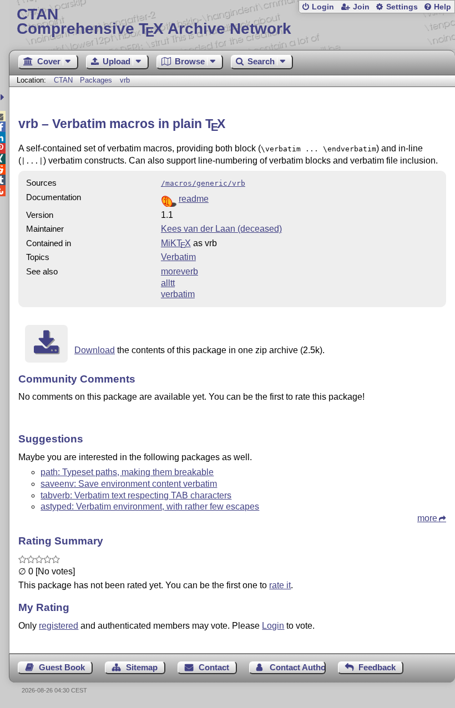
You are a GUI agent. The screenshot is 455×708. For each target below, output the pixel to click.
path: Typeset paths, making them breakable (127, 472)
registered (58, 625)
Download (94, 350)
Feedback (377, 667)
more (427, 518)
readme (194, 198)
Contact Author (297, 667)
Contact (214, 667)
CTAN (63, 80)
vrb (125, 80)
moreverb (179, 271)
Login (323, 7)
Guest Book (62, 667)
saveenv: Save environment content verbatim (129, 483)
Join (361, 7)
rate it (280, 585)
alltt (168, 283)
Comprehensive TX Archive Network (154, 22)
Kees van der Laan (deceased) (221, 228)
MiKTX (176, 243)
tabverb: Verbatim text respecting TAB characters (136, 495)
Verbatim (178, 257)
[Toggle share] (4, 97)
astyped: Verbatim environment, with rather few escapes (150, 506)
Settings (402, 7)
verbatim (178, 294)
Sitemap (142, 667)
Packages (97, 80)
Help (442, 7)
